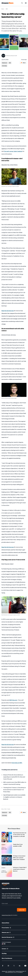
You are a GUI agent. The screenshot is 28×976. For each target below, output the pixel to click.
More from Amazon (7, 958)
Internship (4, 65)
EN (4, 944)
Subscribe (21, 910)
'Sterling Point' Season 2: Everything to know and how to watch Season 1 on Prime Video (14, 789)
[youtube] (25, 966)
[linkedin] (20, 966)
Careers (4, 948)
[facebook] (3, 966)
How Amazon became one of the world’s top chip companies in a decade (19, 834)
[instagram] (8, 966)
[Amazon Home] (7, 3)
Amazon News (5, 923)
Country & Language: (6, 942)
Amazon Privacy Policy (20, 971)
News (2, 8)
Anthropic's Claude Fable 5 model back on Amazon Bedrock (20, 869)
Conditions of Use (11, 971)
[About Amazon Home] (5, 884)
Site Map (4, 953)
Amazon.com (5, 932)
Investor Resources (7, 937)
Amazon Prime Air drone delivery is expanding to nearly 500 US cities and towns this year (14, 777)
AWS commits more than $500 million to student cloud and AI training (14, 783)
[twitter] (14, 966)
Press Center (5, 927)
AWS (7, 8)
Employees (4, 62)
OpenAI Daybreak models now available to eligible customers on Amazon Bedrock (14, 797)
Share (24, 62)
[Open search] (21, 2)
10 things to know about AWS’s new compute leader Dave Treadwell (19, 857)
